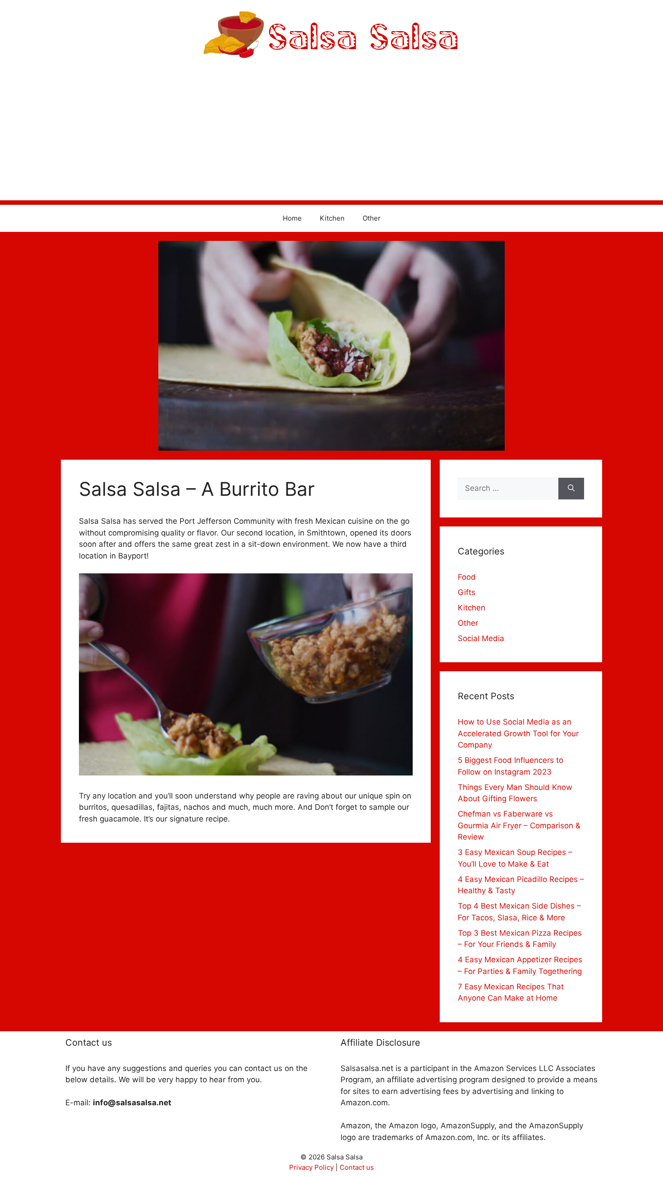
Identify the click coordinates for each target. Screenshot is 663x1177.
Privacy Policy (311, 1167)
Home (292, 218)
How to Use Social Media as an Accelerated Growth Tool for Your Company (518, 733)
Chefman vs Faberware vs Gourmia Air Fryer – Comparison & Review (519, 825)
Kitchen (332, 218)
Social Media (481, 638)
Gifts (466, 592)
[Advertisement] (331, 137)
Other (372, 218)
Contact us (357, 1167)
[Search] (571, 488)
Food (467, 577)
